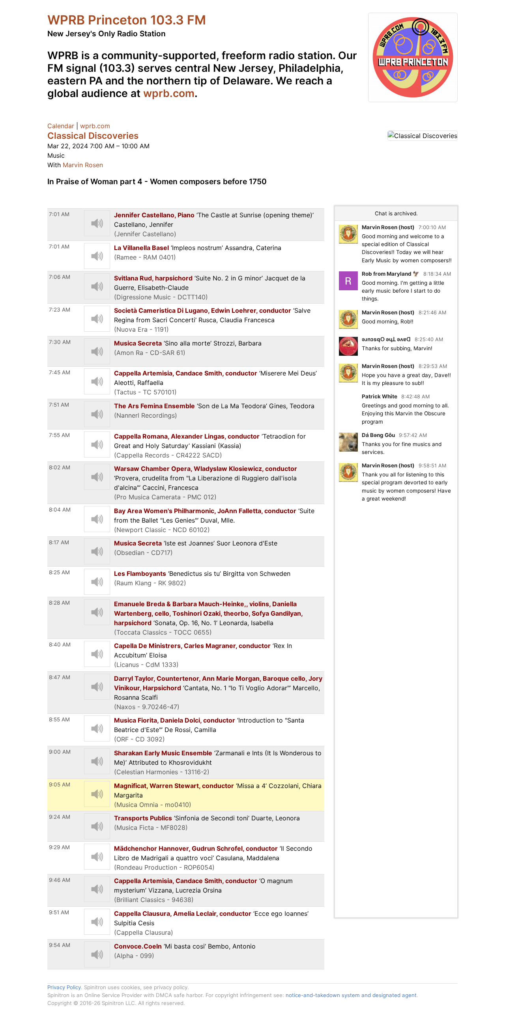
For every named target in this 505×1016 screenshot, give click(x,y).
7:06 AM (59, 277)
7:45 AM (59, 372)
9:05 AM (59, 784)
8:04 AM (60, 509)
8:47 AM (59, 677)
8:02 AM (59, 467)
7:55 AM (59, 435)
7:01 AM (59, 214)
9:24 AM (59, 817)
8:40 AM (60, 644)
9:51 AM (59, 912)
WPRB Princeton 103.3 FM (126, 20)
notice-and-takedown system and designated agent (351, 995)
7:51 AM (59, 405)
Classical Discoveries (92, 135)
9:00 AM (60, 752)
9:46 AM (59, 880)
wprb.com (169, 93)
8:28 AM (59, 603)
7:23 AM (59, 309)
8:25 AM (59, 572)
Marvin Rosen (83, 165)
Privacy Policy (64, 987)
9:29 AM (59, 847)
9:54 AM (59, 945)
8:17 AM (59, 542)
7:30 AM (60, 342)
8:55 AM (59, 719)
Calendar (60, 126)
